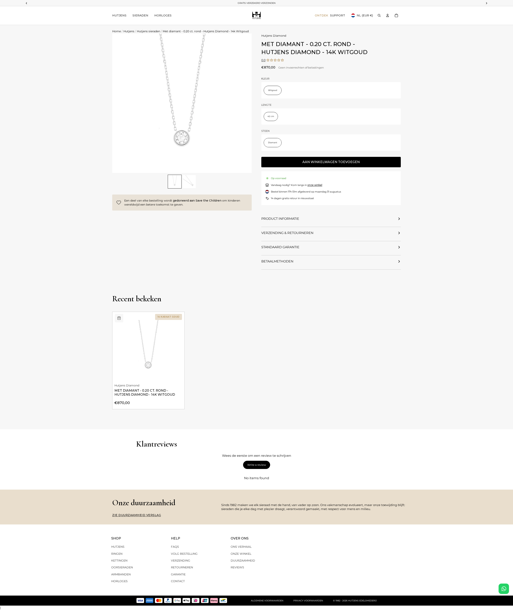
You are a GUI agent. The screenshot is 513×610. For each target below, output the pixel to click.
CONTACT (178, 581)
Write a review (256, 464)
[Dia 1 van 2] (174, 181)
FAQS (175, 546)
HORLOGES (119, 581)
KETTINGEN (119, 560)
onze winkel (314, 185)
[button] (275, 60)
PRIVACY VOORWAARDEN (308, 600)
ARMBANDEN (121, 574)
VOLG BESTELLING (184, 554)
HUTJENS (117, 546)
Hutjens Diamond (273, 35)
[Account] (387, 15)
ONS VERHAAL (241, 546)
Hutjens (128, 31)
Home (116, 31)
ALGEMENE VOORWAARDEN (267, 600)
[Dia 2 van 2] (189, 181)
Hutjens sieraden (148, 31)
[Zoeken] (379, 15)
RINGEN (116, 554)
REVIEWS (237, 567)
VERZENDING (180, 560)
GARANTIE (178, 574)
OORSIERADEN (122, 567)
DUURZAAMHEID (243, 560)
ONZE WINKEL (241, 554)
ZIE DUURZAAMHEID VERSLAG (136, 515)
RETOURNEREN (182, 567)
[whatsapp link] (504, 589)
